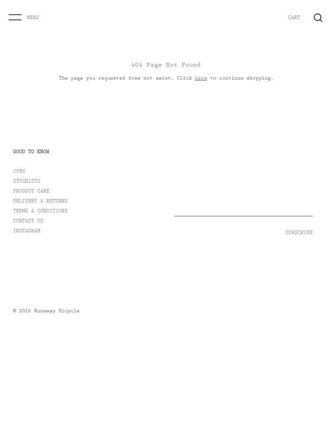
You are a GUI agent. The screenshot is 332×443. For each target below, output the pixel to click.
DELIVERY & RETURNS (40, 201)
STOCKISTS (26, 181)
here (201, 78)
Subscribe (299, 233)
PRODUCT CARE (31, 191)
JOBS (19, 171)
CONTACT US (28, 221)
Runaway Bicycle (57, 311)
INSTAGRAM (26, 231)
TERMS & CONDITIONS (40, 211)
